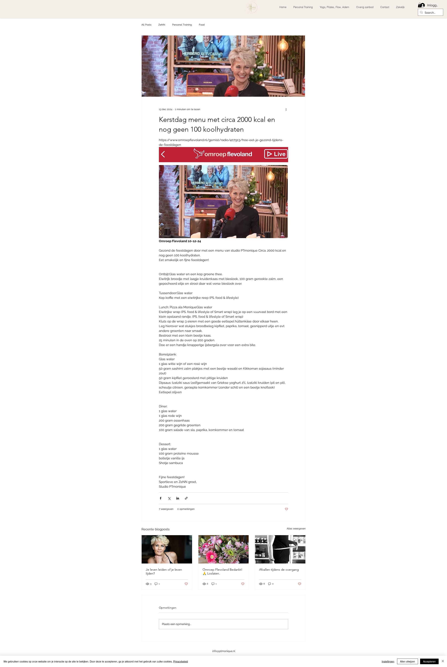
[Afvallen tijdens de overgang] (280, 549)
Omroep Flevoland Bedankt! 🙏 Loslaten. (222, 571)
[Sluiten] (443, 661)
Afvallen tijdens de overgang (279, 570)
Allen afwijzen (407, 661)
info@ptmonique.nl (223, 651)
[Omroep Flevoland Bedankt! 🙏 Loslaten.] (223, 549)
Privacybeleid (180, 661)
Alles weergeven (296, 528)
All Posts (146, 24)
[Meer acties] (286, 109)
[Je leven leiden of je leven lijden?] (167, 549)
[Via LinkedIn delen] (177, 498)
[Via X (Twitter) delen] (169, 498)
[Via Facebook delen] (160, 498)
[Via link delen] (186, 498)
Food (202, 24)
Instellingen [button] (388, 661)
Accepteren (429, 661)
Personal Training (182, 24)
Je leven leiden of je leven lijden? (164, 571)
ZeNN (161, 24)
